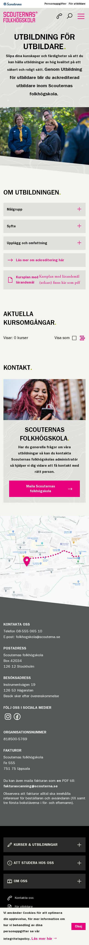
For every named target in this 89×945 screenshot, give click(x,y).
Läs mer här (42, 938)
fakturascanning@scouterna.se (30, 786)
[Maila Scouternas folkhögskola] (44, 399)
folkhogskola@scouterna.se (38, 637)
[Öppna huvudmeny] (81, 17)
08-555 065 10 (29, 631)
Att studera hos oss (34, 863)
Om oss (20, 881)
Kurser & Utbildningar (36, 844)
